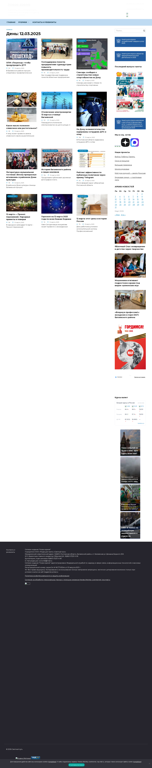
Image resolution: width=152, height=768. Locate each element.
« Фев (117, 215)
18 (120, 202)
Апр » (123, 215)
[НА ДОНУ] (56, 58)
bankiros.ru (141, 423)
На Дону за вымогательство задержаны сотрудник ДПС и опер (91, 131)
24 (116, 205)
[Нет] (149, 764)
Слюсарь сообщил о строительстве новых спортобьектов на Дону (89, 74)
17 (116, 202)
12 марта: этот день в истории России (92, 220)
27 (129, 205)
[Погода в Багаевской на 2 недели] (139, 377)
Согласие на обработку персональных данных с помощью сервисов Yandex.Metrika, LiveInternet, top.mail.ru (67, 580)
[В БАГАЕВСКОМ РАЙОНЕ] (21, 58)
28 (134, 205)
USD (128, 406)
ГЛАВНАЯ (11, 22)
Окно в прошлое (122, 161)
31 (116, 207)
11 (120, 199)
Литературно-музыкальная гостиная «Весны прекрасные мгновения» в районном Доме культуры (21, 176)
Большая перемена (123, 165)
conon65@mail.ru (135, 9)
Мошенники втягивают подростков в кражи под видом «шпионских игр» (127, 283)
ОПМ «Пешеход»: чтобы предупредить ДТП (18, 63)
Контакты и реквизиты (10, 551)
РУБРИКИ (22, 22)
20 (129, 202)
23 (143, 202)
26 (125, 205)
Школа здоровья (122, 169)
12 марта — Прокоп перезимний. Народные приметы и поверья (18, 216)
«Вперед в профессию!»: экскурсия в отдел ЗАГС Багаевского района (127, 314)
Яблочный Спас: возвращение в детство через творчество (130, 247)
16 (142, 199)
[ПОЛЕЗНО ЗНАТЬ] (21, 121)
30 (143, 205)
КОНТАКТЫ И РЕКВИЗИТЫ (44, 22)
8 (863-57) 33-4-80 (135, 3)
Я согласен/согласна (76, 765)
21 (133, 202)
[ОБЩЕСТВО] (92, 168)
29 (138, 205)
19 (124, 202)
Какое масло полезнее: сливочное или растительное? (21, 126)
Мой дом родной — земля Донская (130, 173)
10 (116, 199)
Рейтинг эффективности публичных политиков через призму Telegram (91, 175)
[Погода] (118, 377)
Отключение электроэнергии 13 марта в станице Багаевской (56, 114)
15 (138, 199)
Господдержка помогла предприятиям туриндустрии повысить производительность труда (56, 66)
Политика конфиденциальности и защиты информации (47, 576)
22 (138, 202)
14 (133, 199)
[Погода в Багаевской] (130, 375)
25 (120, 205)
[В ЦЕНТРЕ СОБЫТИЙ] (56, 165)
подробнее (52, 762)
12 (124, 199)
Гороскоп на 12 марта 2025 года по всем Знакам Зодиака (56, 217)
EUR (135, 406)
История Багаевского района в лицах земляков (56, 170)
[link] (127, 13)
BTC (142, 406)
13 (129, 199)
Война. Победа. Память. (125, 157)
